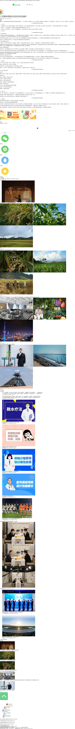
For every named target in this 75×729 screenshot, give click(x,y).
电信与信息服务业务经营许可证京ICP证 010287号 (8, 719)
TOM (1, 180)
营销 (21, 0)
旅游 (16, 0)
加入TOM (15, 726)
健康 (30, 0)
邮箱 (23, 0)
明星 (11, 0)
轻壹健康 (3, 423)
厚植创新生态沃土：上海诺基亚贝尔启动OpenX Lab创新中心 (12, 612)
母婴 (19, 0)
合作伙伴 (8, 726)
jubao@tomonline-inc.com (28, 728)
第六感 (3, 18)
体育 (9, 0)
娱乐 (7, 0)
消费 (33, 0)
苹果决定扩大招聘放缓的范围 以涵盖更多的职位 (10, 636)
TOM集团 (1, 726)
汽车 (35, 0)
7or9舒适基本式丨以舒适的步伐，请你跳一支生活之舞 (9, 178)
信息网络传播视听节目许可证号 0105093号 (7, 722)
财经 (28, 0)
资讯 (2, 0)
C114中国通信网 (5, 613)
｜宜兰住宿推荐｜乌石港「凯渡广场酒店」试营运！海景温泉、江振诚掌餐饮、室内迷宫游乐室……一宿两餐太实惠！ (22, 393)
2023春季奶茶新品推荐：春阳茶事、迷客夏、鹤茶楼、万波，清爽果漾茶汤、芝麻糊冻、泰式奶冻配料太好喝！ (21, 397)
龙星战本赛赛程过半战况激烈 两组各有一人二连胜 (8, 521)
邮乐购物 (5, 726)
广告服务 (11, 726)
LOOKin (5, 0)
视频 (26, 0)
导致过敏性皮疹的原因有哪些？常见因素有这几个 (10, 471)
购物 (37, 0)
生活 (18, 0)
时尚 (12, 0)
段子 (32, 0)
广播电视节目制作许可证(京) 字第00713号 (7, 720)
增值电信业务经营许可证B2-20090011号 (7, 724)
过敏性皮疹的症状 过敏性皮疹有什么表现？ (9, 446)
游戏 (14, 0)
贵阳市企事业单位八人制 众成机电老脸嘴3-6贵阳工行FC (12, 518)
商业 (25, 0)
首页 (1, 0)
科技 (39, 0)
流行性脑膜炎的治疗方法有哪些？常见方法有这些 (10, 422)
